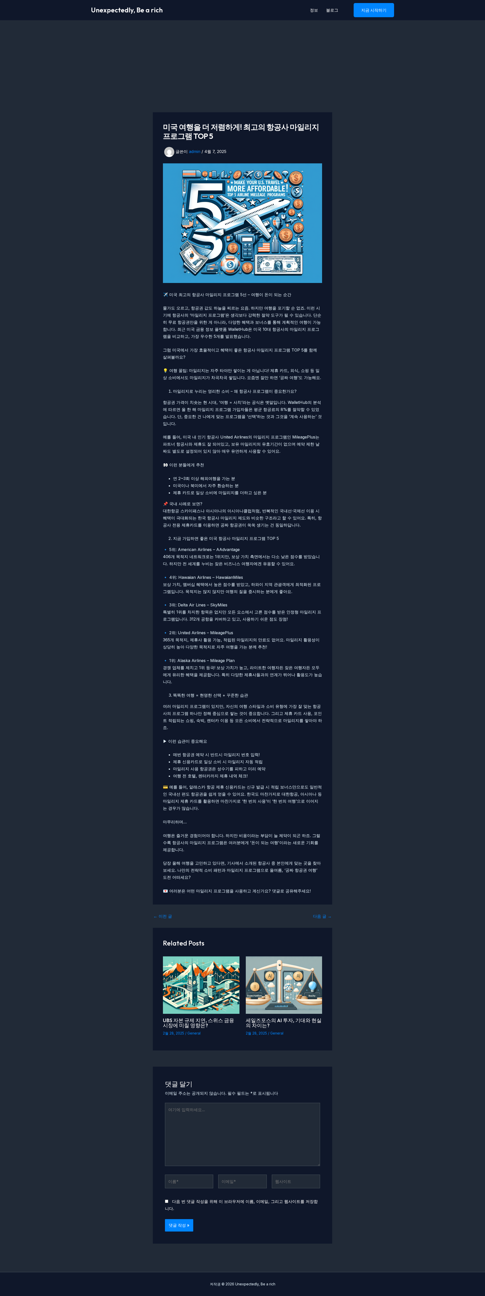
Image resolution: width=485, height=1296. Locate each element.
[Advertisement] (242, 58)
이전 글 (162, 916)
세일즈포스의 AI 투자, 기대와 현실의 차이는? (284, 1022)
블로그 (332, 10)
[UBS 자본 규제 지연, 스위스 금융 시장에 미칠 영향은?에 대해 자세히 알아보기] (201, 984)
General (194, 1033)
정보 (314, 10)
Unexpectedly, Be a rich (127, 10)
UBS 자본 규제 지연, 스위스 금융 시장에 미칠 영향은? (198, 1022)
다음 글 (322, 916)
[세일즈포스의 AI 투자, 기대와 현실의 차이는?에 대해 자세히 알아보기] (284, 984)
